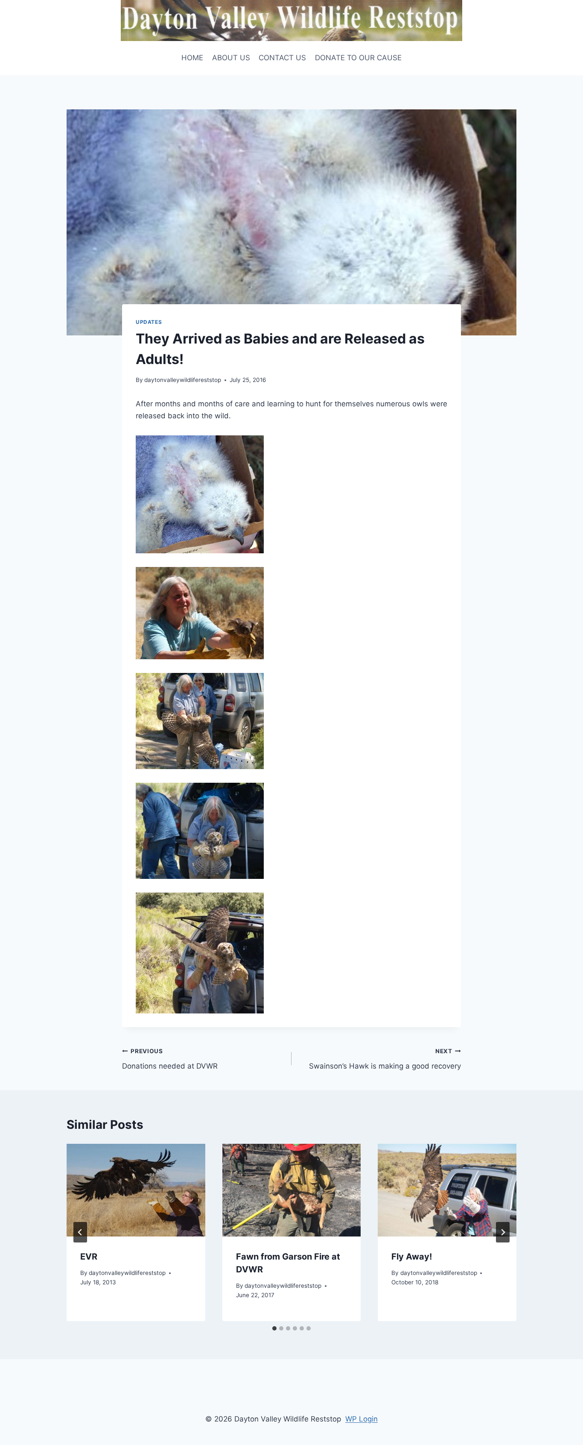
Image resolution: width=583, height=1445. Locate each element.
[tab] (274, 1328)
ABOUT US (231, 57)
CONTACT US (282, 57)
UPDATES (149, 322)
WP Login (361, 1419)
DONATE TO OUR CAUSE (358, 57)
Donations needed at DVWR (170, 1059)
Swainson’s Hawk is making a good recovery (385, 1059)
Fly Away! (411, 1256)
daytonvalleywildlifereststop (182, 379)
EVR (88, 1256)
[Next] (503, 1232)
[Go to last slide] (80, 1232)
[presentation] (136, 1190)
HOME (192, 57)
